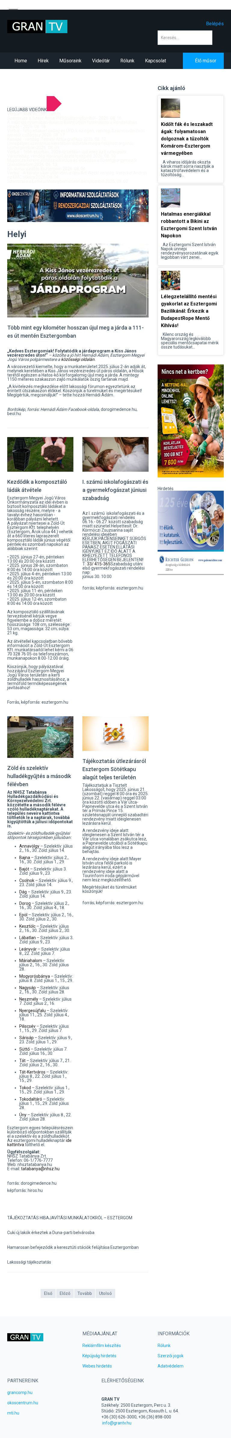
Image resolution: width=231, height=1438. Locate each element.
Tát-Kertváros (32, 1072)
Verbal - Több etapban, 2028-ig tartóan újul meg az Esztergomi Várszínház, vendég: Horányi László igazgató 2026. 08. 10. (66, 153)
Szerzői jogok (170, 1355)
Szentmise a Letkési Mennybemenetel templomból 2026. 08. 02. (68, 181)
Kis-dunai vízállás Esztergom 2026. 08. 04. (46, 168)
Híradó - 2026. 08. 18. (27, 126)
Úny (22, 1114)
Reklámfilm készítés (101, 1345)
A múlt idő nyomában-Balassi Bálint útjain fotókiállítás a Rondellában (72, 122)
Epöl (23, 914)
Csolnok (26, 880)
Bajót (24, 869)
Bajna (24, 857)
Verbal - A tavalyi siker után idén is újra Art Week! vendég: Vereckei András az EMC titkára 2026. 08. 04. (77, 175)
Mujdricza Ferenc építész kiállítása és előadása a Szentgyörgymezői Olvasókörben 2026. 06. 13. (72, 162)
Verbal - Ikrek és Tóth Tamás (34, 113)
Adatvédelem (170, 1366)
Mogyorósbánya (34, 976)
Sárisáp (26, 1037)
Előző (65, 1293)
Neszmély (28, 999)
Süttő (24, 1049)
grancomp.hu (19, 1392)
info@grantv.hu (116, 1423)
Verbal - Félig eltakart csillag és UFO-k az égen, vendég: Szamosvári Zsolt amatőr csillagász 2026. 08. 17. (76, 132)
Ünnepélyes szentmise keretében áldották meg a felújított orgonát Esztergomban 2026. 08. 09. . (70, 145)
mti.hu (13, 1413)
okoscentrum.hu (22, 1402)
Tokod (25, 1087)
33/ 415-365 (98, 563)
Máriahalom (30, 960)
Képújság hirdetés (99, 1355)
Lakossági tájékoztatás (29, 1262)
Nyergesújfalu (32, 1010)
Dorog (25, 903)
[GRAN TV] (37, 26)
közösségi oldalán (77, 359)
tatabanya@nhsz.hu (40, 1168)
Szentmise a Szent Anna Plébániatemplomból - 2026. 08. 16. (64, 118)
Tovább (85, 1293)
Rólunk (164, 1345)
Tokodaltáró (30, 1099)
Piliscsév (27, 1026)
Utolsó (105, 1293)
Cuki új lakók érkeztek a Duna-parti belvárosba (50, 1232)
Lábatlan (27, 937)
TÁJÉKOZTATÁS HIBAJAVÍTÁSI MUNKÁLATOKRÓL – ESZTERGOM (69, 1217)
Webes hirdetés (97, 1366)
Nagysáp (27, 987)
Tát (22, 1060)
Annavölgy (29, 846)
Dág (23, 891)
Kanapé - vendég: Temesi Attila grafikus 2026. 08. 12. (57, 139)
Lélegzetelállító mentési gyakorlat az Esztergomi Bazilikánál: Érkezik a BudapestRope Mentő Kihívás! (189, 311)
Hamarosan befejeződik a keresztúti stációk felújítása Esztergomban (73, 1247)
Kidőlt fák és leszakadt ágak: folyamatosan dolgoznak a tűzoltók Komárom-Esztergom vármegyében (187, 138)
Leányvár (28, 949)
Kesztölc (27, 926)
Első (48, 1293)
